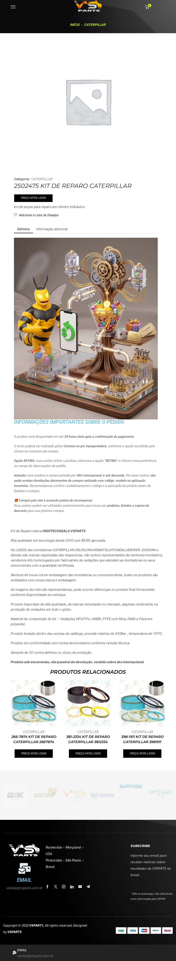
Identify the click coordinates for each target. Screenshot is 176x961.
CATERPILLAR (95, 25)
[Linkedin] (72, 886)
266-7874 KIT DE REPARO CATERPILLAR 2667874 (33, 739)
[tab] (23, 229)
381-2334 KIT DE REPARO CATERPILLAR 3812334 (88, 739)
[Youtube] (80, 886)
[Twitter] (55, 886)
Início (75, 25)
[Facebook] (47, 886)
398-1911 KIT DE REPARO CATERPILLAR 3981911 (142, 739)
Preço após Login (33, 197)
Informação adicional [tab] (52, 229)
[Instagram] (63, 886)
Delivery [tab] (23, 229)
